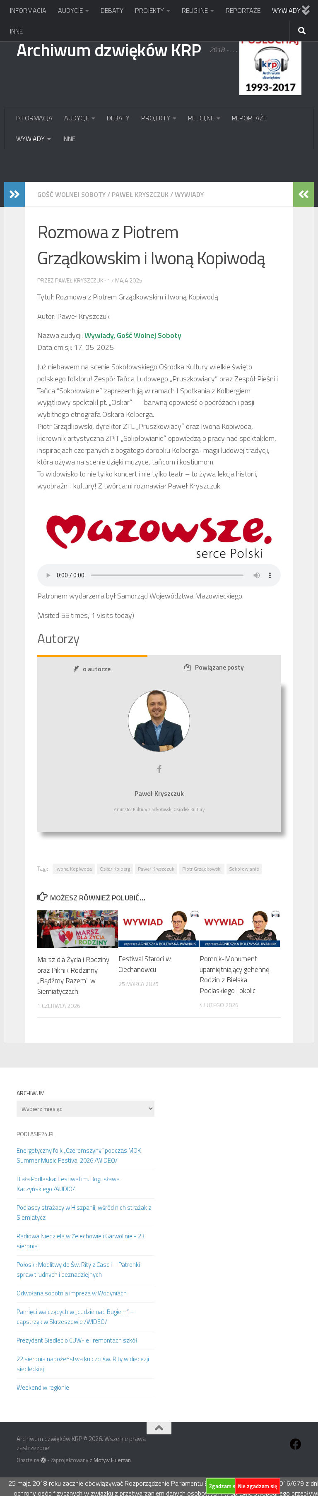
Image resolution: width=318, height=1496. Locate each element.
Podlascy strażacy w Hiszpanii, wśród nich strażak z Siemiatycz (84, 1212)
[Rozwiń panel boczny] (14, 194)
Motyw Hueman (112, 1460)
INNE (16, 31)
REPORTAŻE (243, 10)
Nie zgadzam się (257, 1486)
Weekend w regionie (43, 1387)
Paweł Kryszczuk (140, 194)
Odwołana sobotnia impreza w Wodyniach (72, 1293)
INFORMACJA (28, 10)
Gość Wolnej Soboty (71, 194)
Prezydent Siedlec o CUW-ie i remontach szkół (77, 1340)
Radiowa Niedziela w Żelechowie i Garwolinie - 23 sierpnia (81, 1241)
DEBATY (112, 10)
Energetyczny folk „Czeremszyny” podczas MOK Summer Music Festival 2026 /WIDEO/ (79, 1155)
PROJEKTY (149, 10)
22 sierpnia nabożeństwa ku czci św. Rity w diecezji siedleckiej (83, 1364)
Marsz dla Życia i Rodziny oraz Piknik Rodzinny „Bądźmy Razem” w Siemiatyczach (73, 975)
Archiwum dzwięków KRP (109, 49)
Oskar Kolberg (115, 869)
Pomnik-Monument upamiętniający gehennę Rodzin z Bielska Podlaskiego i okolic (235, 974)
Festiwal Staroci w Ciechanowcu (144, 964)
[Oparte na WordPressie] (43, 1460)
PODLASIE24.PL (36, 1134)
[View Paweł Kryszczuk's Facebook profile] (159, 769)
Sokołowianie (244, 869)
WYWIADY (286, 10)
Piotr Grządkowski (202, 869)
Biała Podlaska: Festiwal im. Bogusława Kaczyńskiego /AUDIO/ (68, 1184)
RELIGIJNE (195, 10)
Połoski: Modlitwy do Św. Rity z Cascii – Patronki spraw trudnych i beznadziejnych (78, 1269)
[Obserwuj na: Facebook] (295, 1444)
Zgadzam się (224, 1486)
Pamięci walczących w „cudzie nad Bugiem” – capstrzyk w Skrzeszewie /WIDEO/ (75, 1316)
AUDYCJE (70, 10)
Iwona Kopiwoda (73, 869)
